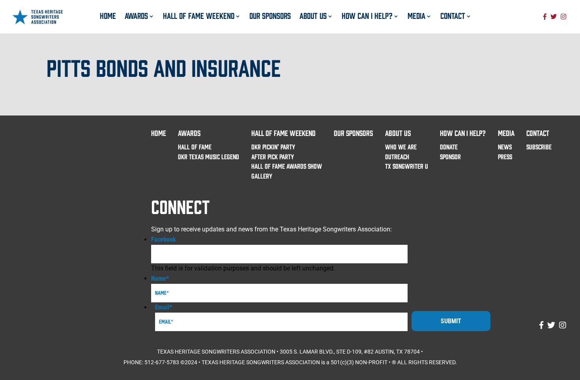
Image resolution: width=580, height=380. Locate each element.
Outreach (397, 156)
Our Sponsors (270, 15)
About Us (313, 15)
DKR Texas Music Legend (208, 156)
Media (416, 15)
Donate (449, 146)
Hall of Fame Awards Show (286, 166)
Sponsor (450, 156)
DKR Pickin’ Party (273, 146)
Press (505, 156)
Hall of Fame (194, 146)
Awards (136, 15)
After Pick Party (272, 156)
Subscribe (539, 146)
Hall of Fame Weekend (198, 15)
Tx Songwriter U (406, 166)
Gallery (261, 175)
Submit (451, 321)
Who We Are (401, 146)
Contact (452, 15)
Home (108, 15)
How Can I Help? (367, 15)
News (505, 146)
